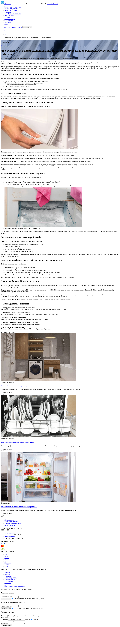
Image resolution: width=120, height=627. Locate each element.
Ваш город (28, 616)
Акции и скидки (9, 19)
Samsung (7, 558)
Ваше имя (4, 616)
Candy (6, 566)
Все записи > (5, 46)
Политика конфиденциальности (14, 586)
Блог (6, 24)
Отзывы (7, 17)
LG (5, 561)
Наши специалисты (14, 14)
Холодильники (9, 520)
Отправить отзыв (6, 625)
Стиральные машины (11, 521)
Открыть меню (27, 27)
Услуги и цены (9, 15)
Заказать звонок (17, 27)
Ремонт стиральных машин (13, 7)
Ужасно (5, 619)
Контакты (7, 22)
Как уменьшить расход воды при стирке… (18, 442)
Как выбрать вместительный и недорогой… (19, 507)
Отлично (35, 619)
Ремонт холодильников (11, 8)
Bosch (6, 554)
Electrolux (7, 563)
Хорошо (27, 619)
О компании (8, 12)
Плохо (13, 619)
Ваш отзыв (4, 623)
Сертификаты (8, 20)
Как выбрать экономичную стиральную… (18, 386)
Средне (19, 619)
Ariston (6, 564)
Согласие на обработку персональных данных (29, 598)
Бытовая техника (9, 525)
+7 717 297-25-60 (52, 4)
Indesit (6, 556)
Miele (6, 559)
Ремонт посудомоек (10, 10)
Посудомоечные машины (12, 523)
